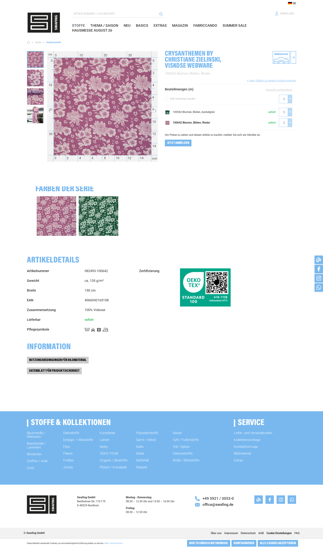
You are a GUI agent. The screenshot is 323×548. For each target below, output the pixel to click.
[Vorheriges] (49, 110)
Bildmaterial (242, 453)
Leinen (104, 440)
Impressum (231, 533)
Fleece (68, 453)
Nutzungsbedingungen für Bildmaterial (57, 360)
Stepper (141, 467)
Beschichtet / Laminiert (36, 445)
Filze (66, 447)
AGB (261, 533)
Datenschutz (248, 533)
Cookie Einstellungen (279, 533)
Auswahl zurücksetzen (279, 89)
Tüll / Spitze (181, 447)
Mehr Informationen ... (114, 543)
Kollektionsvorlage (247, 440)
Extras (238, 460)
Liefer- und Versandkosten (253, 433)
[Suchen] (161, 13)
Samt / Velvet (146, 440)
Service (251, 423)
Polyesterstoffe (147, 433)
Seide (140, 453)
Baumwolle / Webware (36, 435)
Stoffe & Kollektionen (71, 423)
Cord (30, 468)
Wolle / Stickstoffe (186, 460)
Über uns (216, 533)
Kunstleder (107, 433)
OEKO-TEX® (109, 453)
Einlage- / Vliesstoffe (78, 440)
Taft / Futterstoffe (186, 440)
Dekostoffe (71, 433)
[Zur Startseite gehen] (44, 23)
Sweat (177, 433)
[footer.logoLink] (42, 504)
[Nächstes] (155, 110)
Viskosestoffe (182, 453)
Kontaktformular (246, 447)
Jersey (68, 467)
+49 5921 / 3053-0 (218, 498)
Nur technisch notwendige (208, 543)
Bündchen (34, 454)
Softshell (142, 460)
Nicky (104, 447)
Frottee (68, 460)
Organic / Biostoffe (113, 460)
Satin (139, 447)
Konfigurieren (244, 543)
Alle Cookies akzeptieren (278, 543)
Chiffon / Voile (37, 461)
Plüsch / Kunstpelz (113, 467)
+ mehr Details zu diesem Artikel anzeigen (271, 80)
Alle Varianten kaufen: (183, 98)
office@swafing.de (218, 504)
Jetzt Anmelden (178, 143)
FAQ (296, 533)
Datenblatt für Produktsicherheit (54, 371)
